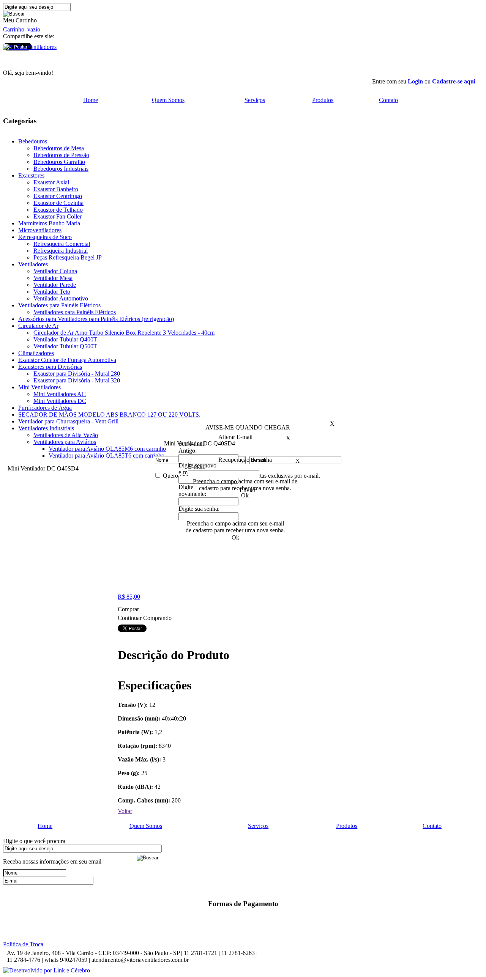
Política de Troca (23, 944)
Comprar (129, 609)
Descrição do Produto (173, 655)
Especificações (154, 685)
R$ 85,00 (129, 596)
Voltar (125, 811)
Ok (245, 495)
